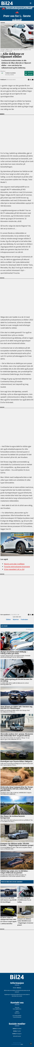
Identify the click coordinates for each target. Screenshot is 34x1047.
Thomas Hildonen (17, 1017)
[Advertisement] (17, 132)
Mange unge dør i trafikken (14, 564)
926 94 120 (30, 72)
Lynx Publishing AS (15, 1044)
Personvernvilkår (17, 1043)
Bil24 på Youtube (17, 1036)
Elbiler (8, 619)
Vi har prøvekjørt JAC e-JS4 (14, 569)
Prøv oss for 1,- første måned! (17, 18)
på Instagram (17, 1033)
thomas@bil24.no (17, 1009)
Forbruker (24, 619)
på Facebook (17, 1028)
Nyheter (16, 619)
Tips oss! (30, 74)
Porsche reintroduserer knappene (17, 566)
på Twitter (17, 1031)
